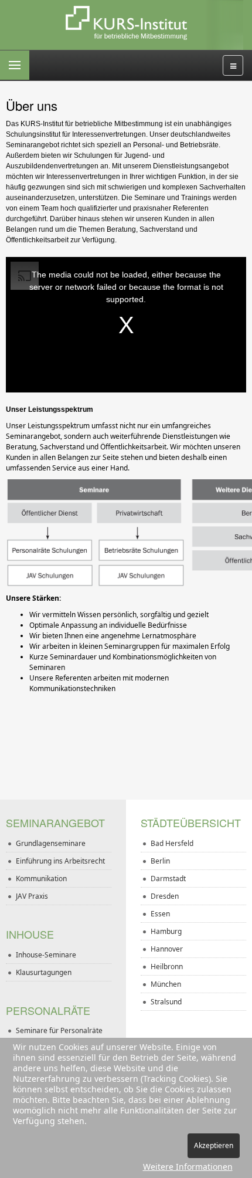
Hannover (167, 949)
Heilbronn (167, 966)
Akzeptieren (213, 1145)
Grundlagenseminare (51, 843)
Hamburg (166, 931)
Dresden (165, 896)
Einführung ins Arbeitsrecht (60, 861)
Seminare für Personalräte (59, 1030)
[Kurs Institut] (126, 23)
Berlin (160, 861)
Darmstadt (168, 879)
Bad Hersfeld (172, 843)
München (166, 984)
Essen (160, 914)
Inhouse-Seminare (46, 955)
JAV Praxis (32, 896)
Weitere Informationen (188, 1166)
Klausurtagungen (43, 972)
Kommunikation (41, 879)
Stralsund (166, 1002)
